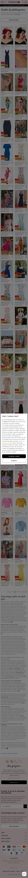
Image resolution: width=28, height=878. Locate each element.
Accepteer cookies (14, 456)
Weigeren (14, 460)
